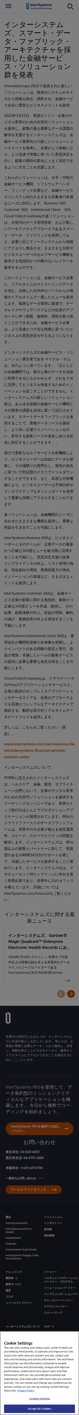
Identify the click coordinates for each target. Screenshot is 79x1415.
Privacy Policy (25, 1390)
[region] (39, 1373)
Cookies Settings (39, 1398)
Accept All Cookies (39, 1408)
